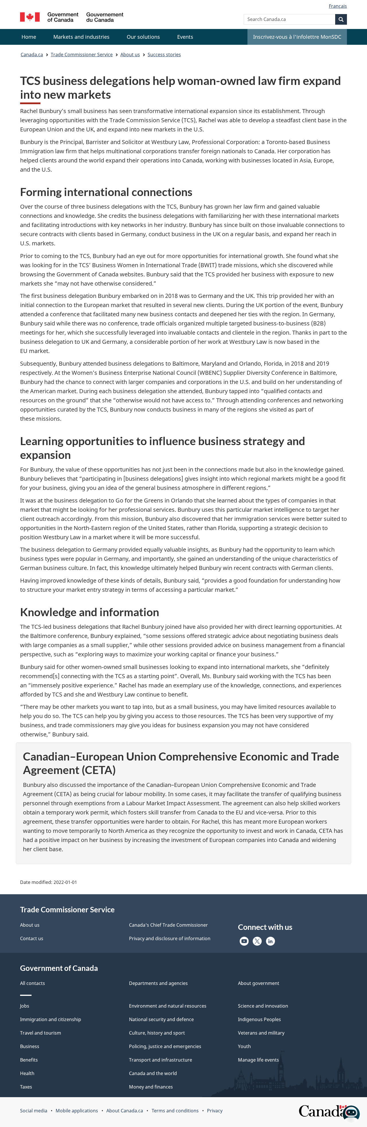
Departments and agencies (158, 983)
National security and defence (161, 1019)
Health (27, 1073)
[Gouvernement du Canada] (71, 18)
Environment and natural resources (167, 1006)
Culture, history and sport (157, 1033)
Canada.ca (32, 54)
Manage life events (258, 1060)
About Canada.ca (124, 1110)
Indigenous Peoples (259, 1019)
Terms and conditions (175, 1110)
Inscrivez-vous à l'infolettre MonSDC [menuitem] (297, 36)
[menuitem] (81, 37)
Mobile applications (77, 1110)
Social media (33, 1110)
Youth (244, 1046)
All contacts (32, 983)
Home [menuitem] (29, 36)
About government (258, 983)
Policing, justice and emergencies (165, 1046)
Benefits (29, 1060)
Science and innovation (263, 1006)
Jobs (24, 1006)
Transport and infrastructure (160, 1060)
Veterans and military (261, 1033)
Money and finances (151, 1087)
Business (29, 1046)
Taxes (26, 1087)
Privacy (214, 1110)
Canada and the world (153, 1073)
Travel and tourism (40, 1033)
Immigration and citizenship (50, 1019)
